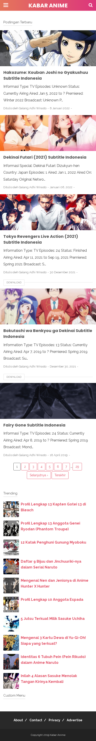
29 (77, 466)
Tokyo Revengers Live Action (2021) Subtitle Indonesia (40, 239)
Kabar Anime (48, 5)
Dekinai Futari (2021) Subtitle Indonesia (44, 157)
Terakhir (60, 475)
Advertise (74, 720)
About (18, 720)
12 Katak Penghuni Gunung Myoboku (53, 542)
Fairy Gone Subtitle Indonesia (34, 425)
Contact (35, 720)
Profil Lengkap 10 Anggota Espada (52, 599)
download (13, 282)
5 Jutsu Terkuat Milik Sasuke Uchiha (53, 618)
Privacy (54, 720)
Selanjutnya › (39, 475)
